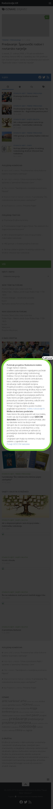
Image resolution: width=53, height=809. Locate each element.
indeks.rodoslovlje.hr (36, 408)
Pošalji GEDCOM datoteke (18, 444)
